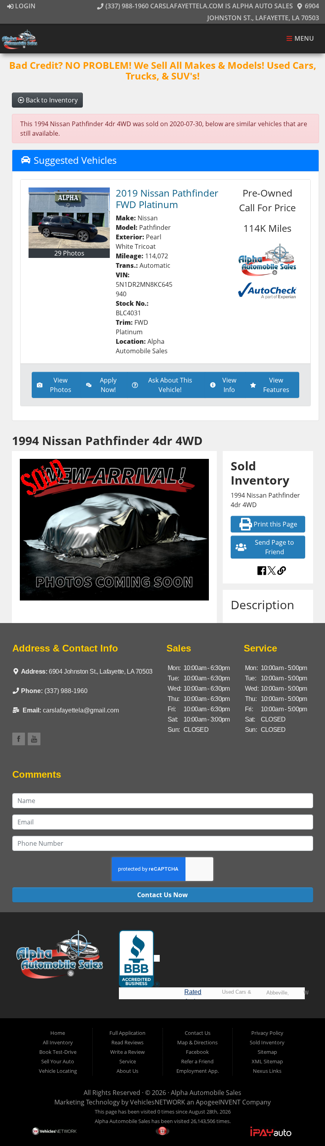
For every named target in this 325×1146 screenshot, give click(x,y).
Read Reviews (127, 1042)
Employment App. (197, 1070)
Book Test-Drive (57, 1051)
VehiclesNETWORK (157, 1102)
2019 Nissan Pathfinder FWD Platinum (167, 198)
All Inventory (58, 1042)
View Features (276, 385)
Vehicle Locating (58, 1070)
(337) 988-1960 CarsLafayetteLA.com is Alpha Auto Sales (198, 6)
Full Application (127, 1032)
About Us (127, 1070)
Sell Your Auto (57, 1061)
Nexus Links (267, 1070)
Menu (303, 38)
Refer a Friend (197, 1061)
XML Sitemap (267, 1061)
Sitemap (267, 1051)
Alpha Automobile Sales (206, 1092)
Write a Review (127, 1051)
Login (24, 6)
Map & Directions (197, 1042)
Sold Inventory (267, 1042)
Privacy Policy (267, 1032)
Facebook (197, 1051)
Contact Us (197, 1032)
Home (57, 1032)
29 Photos (69, 253)
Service (127, 1061)
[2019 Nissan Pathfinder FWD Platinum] (69, 218)
